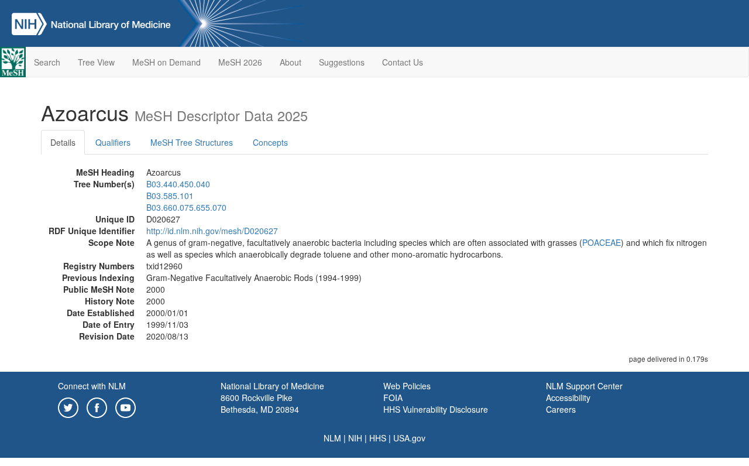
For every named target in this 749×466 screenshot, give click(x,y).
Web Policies (407, 386)
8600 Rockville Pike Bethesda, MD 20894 (260, 403)
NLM (332, 438)
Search (47, 62)
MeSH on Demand (166, 62)
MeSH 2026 (240, 62)
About (290, 62)
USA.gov (409, 438)
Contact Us (402, 62)
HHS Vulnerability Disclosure (435, 409)
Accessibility (568, 397)
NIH (355, 438)
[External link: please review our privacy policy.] (68, 406)
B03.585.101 (170, 195)
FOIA (393, 397)
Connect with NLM (92, 386)
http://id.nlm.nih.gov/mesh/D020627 (212, 231)
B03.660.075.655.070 (186, 207)
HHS (377, 438)
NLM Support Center (584, 386)
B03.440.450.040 (178, 184)
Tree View (96, 62)
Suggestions (342, 62)
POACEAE (601, 242)
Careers (561, 409)
